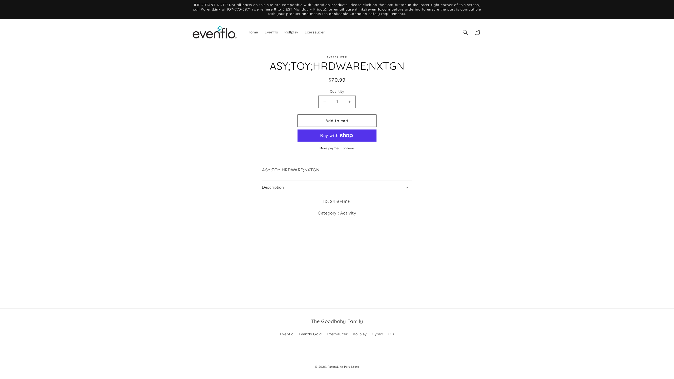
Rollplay (360, 334)
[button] (465, 32)
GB (391, 334)
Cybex (377, 334)
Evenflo (287, 334)
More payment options (337, 148)
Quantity (337, 91)
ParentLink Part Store (343, 366)
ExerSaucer (337, 334)
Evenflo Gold (310, 334)
